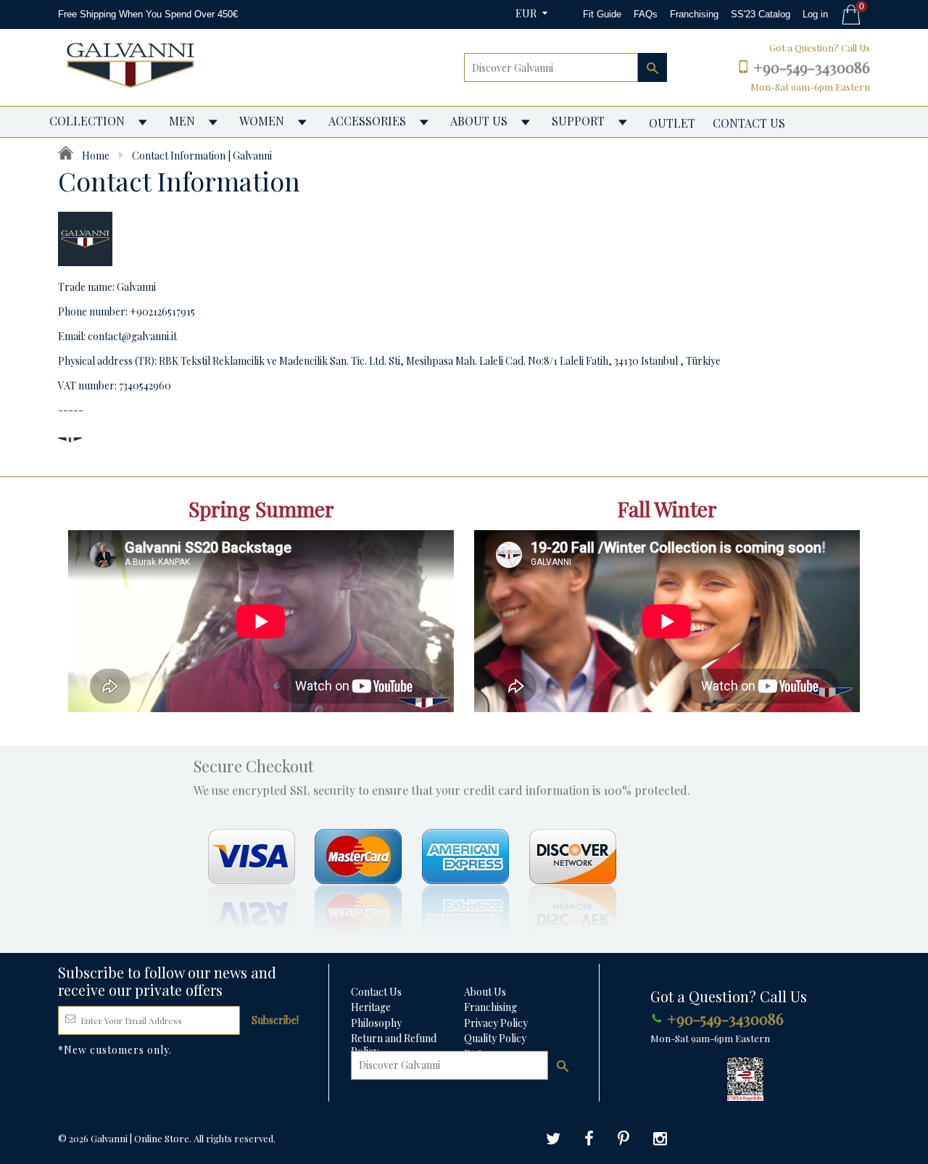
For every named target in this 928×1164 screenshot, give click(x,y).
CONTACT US (749, 123)
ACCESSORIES (367, 120)
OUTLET (672, 123)
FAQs (646, 14)
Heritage (371, 1007)
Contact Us (376, 992)
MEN (182, 120)
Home (94, 155)
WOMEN (261, 120)
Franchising (694, 14)
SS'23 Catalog (760, 14)
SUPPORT (578, 120)
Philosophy (376, 1023)
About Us (485, 992)
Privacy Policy (496, 1023)
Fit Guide (602, 14)
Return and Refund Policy (393, 1044)
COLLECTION (87, 120)
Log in (815, 14)
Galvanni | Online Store (140, 1138)
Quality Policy (495, 1038)
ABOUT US (479, 120)
